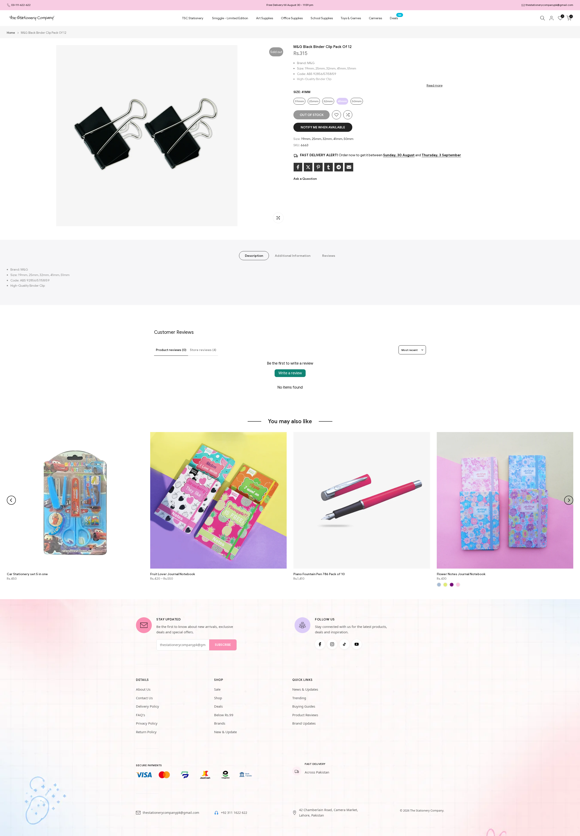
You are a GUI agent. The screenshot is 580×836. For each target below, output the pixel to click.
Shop (218, 698)
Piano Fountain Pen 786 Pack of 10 (319, 574)
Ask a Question (305, 179)
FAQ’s (140, 715)
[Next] (568, 500)
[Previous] (11, 500)
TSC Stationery (192, 18)
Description (254, 256)
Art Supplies (264, 18)
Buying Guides (303, 706)
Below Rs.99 (223, 715)
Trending (299, 698)
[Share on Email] (348, 167)
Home (11, 32)
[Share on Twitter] (308, 167)
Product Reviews (305, 715)
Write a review (290, 373)
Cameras (375, 18)
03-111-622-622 (21, 5)
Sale (217, 689)
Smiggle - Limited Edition (230, 18)
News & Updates (305, 689)
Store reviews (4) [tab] (203, 350)
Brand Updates (304, 723)
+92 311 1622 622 (234, 812)
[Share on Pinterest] (318, 167)
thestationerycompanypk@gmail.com (549, 5)
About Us (143, 689)
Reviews (328, 256)
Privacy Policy (146, 723)
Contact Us (144, 698)
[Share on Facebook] (297, 167)
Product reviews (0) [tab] (171, 350)
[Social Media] (320, 644)
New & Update (225, 732)
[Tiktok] (344, 644)
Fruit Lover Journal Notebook (172, 574)
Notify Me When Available (323, 127)
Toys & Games (351, 18)
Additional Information (292, 256)
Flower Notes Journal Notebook (461, 574)
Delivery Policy (147, 706)
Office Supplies (292, 18)
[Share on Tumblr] (328, 167)
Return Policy (146, 732)
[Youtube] (357, 644)
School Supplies (322, 18)
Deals (395, 17)
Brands (219, 723)
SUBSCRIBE (223, 645)
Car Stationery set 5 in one (27, 574)
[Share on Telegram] (338, 167)
